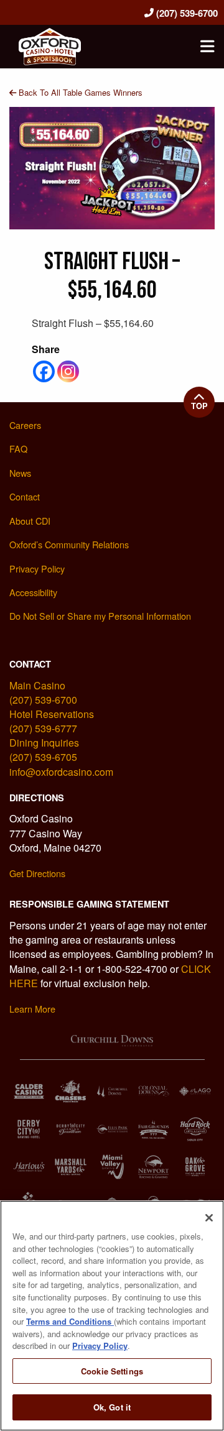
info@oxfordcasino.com (61, 772)
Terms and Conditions (70, 1321)
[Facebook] (44, 371)
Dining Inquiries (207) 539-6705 (44, 749)
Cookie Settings (112, 1371)
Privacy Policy (100, 1345)
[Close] (209, 1217)
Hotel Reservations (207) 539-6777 (51, 721)
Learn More (32, 1008)
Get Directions (37, 873)
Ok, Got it (112, 1407)
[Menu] (207, 46)
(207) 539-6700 (186, 13)
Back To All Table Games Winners (79, 92)
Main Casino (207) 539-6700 (43, 692)
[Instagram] (68, 371)
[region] (112, 1315)
